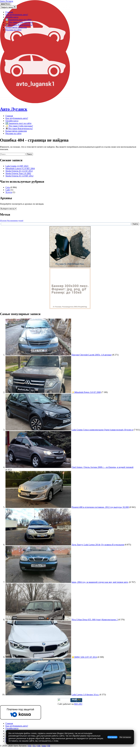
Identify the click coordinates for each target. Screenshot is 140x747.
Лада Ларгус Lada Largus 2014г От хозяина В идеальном (98, 544)
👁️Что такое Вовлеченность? (19, 25)
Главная (9, 12)
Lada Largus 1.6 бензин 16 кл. (85, 694)
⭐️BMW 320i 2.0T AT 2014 (84, 657)
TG (34, 746)
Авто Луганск (6, 1)
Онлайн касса (11, 17)
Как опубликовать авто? (16, 14)
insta (44, 746)
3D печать (3, 220)
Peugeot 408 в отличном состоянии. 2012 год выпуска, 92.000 (100, 507)
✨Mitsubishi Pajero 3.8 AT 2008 (86, 392)
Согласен (112, 737)
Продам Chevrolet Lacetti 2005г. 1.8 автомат (92, 355)
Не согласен (125, 737)
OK (38, 746)
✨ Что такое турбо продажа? (19, 22)
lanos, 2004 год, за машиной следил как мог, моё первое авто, (100, 582)
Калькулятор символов (16, 27)
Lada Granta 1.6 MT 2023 (16, 166)
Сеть (7, 187)
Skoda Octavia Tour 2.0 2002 (18, 173)
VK (29, 746)
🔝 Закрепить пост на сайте (18, 19)
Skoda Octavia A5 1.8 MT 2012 (19, 176)
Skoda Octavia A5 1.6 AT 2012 (19, 171)
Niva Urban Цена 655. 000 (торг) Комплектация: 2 (95, 619)
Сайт (7, 190)
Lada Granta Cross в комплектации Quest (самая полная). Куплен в (102, 430)
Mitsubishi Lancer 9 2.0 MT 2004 (20, 168)
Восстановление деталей (15, 220)
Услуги (8, 192)
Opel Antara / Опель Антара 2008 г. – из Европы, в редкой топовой (102, 467)
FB (48, 746)
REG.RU (78, 704)
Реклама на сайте (13, 30)
